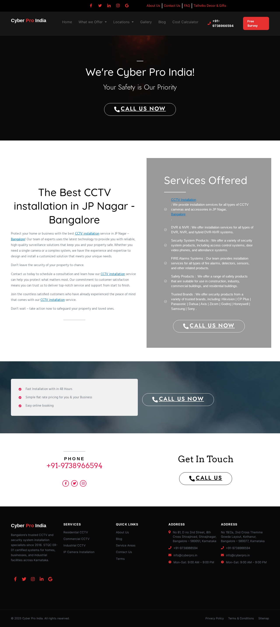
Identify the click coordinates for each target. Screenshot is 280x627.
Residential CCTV (75, 532)
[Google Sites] (127, 5)
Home (67, 22)
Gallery (146, 22)
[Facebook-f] (65, 483)
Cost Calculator (185, 22)
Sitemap (263, 618)
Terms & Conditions (241, 618)
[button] (92, 22)
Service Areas (125, 545)
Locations (121, 22)
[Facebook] (91, 5)
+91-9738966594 (223, 23)
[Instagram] (118, 5)
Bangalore (18, 239)
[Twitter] (100, 5)
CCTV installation (87, 233)
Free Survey (252, 23)
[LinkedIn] (109, 5)
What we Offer (91, 22)
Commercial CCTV (76, 539)
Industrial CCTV (74, 545)
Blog (162, 22)
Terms (120, 558)
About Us (122, 532)
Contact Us (124, 552)
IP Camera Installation (78, 552)
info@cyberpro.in (185, 555)
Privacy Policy (214, 618)
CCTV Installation (183, 200)
